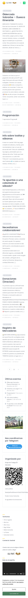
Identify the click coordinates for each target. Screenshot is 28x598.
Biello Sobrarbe (8, 530)
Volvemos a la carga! (13, 67)
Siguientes (18, 369)
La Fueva (6, 532)
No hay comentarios (8, 104)
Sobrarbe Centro (9, 535)
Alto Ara (6, 522)
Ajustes (14, 589)
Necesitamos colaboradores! (11, 229)
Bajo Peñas (7, 527)
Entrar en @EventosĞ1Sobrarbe (15, 446)
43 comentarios (6, 317)
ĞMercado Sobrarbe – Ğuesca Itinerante (13, 17)
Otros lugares (8, 520)
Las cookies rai (14, 593)
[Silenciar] (21, 574)
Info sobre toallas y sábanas (13, 137)
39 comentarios (6, 361)
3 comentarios (6, 53)
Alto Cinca (6, 525)
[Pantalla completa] (23, 574)
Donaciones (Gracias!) (9, 280)
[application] (14, 568)
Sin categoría (7, 10)
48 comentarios (6, 216)
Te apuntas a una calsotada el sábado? (12, 183)
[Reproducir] (4, 574)
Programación (10, 115)
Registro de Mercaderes (9, 329)
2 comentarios (6, 125)
